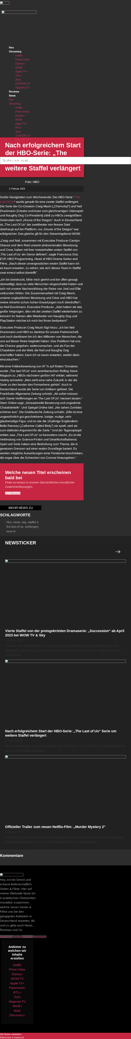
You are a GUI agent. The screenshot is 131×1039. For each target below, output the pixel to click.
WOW (18, 67)
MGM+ (17, 1006)
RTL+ (18, 75)
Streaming (15, 51)
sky (24, 522)
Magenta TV (22, 87)
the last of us (14, 526)
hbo (9, 522)
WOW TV (17, 978)
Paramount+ (17, 987)
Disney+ (20, 63)
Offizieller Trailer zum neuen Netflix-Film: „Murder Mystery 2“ (55, 827)
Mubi (17, 1010)
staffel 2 (33, 522)
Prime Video (22, 59)
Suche (127, 155)
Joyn (18, 79)
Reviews (14, 91)
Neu (11, 47)
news (16, 522)
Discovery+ (17, 1015)
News (12, 95)
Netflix (19, 55)
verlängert (31, 526)
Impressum (19, 1037)
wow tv (11, 531)
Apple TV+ (21, 71)
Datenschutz (5, 1037)
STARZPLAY (22, 83)
